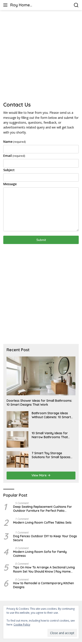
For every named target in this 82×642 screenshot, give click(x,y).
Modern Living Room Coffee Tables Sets (42, 522)
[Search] (76, 5)
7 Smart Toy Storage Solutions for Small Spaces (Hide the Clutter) (51, 455)
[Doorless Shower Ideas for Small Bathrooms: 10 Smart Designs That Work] (41, 375)
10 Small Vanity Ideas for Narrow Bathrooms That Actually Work (50, 435)
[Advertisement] (41, 55)
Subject (9, 170)
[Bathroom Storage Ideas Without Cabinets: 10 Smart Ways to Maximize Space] (17, 419)
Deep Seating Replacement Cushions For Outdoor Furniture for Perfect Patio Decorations (42, 509)
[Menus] (6, 5)
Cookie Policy (22, 624)
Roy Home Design (20, 5)
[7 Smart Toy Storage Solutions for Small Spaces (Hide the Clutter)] (17, 459)
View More (39, 475)
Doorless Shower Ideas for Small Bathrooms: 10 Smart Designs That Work (39, 403)
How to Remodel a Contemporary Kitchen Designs (43, 585)
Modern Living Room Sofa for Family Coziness (40, 554)
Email (14, 156)
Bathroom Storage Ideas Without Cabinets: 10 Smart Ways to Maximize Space (51, 415)
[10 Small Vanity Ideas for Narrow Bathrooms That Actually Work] (17, 439)
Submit (41, 240)
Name (14, 141)
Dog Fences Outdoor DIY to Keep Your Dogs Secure (45, 538)
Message (10, 184)
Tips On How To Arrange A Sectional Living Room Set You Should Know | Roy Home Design (44, 569)
